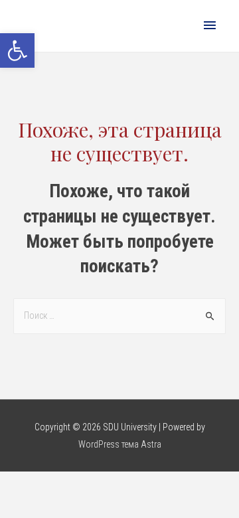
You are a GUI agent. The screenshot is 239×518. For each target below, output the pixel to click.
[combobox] (119, 316)
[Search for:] (119, 315)
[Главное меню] (210, 26)
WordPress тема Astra (119, 444)
